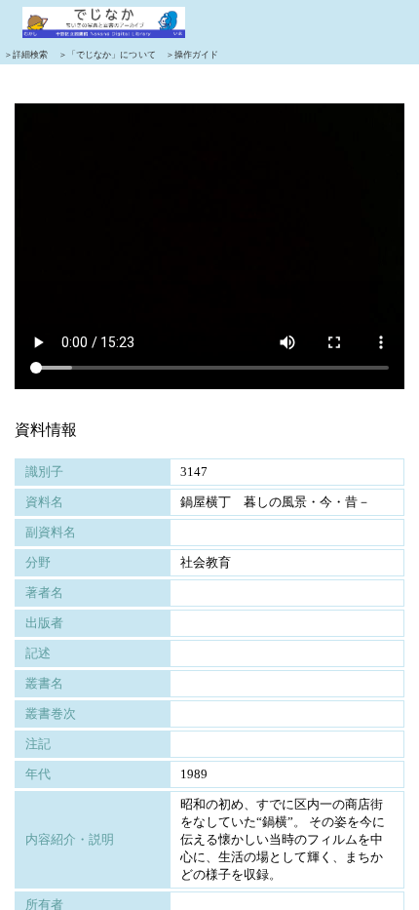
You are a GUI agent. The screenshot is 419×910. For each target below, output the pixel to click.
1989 (194, 774)
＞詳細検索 (26, 54)
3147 (194, 471)
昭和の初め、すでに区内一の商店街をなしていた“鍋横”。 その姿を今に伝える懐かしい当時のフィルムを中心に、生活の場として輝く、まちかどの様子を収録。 (282, 839)
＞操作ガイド (192, 54)
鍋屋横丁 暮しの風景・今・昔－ (275, 502)
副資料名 (50, 532)
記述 (38, 653)
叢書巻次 (50, 713)
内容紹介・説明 (69, 839)
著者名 (44, 592)
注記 (38, 743)
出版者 (44, 622)
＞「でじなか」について (107, 54)
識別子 (44, 471)
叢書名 (44, 683)
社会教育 (205, 562)
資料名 (44, 502)
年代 (38, 774)
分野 (38, 562)
